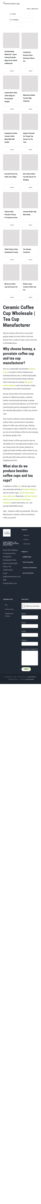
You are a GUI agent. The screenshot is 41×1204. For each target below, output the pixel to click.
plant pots (11, 496)
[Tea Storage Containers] (30, 238)
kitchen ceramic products (12, 499)
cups (19, 486)
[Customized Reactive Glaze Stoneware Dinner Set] (30, 41)
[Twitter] (6, 591)
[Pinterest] (14, 591)
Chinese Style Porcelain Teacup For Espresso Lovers (11, 214)
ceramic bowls (24, 493)
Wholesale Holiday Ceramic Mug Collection (29, 98)
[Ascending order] (31, 14)
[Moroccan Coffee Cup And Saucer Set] (11, 272)
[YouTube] (11, 591)
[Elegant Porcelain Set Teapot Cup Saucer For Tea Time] (30, 122)
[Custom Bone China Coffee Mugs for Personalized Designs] (11, 82)
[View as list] (22, 25)
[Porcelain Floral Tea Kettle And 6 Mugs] (11, 162)
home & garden (28, 562)
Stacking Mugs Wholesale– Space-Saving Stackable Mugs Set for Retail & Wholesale (11, 57)
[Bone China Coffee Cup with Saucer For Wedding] (30, 162)
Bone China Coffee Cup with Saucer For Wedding (29, 177)
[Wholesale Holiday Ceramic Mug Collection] (30, 84)
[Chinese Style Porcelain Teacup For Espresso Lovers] (11, 200)
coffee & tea (27, 557)
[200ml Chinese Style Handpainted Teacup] (11, 238)
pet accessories (28, 573)
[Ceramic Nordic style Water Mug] (30, 200)
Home (28, 9)
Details (12, 71)
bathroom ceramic (30, 496)
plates (32, 493)
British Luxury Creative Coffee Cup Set (29, 287)
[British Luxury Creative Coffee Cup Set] (30, 272)
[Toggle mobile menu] (37, 4)
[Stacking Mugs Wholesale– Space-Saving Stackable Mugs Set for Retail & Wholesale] (11, 40)
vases (5, 496)
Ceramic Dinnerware (30, 568)
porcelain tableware (30, 489)
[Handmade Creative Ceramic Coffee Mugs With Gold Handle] (11, 122)
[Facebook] (3, 591)
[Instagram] (9, 591)
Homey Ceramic (32, 677)
